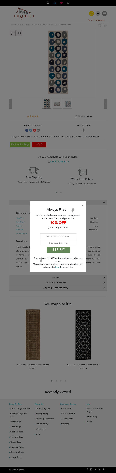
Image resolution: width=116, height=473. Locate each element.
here (57, 267)
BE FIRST (58, 249)
